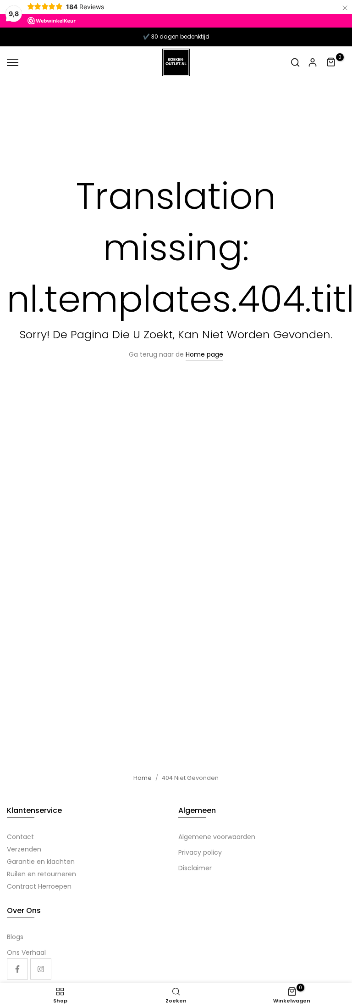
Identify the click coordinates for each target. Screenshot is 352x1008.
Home (142, 778)
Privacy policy (200, 852)
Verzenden (24, 849)
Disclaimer (195, 868)
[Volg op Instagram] (40, 969)
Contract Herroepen (39, 886)
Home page (204, 354)
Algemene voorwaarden (216, 836)
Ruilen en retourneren (41, 874)
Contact (20, 836)
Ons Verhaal (26, 952)
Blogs (15, 936)
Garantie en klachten (41, 861)
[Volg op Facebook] (17, 969)
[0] (331, 62)
